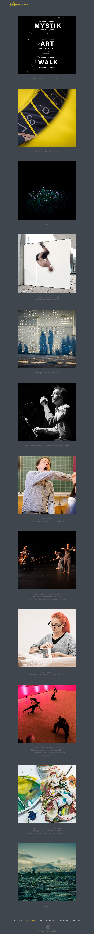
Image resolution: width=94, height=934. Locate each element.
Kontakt (76, 920)
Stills (21, 920)
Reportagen (31, 920)
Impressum (65, 920)
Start (13, 920)
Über (41, 920)
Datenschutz (51, 920)
